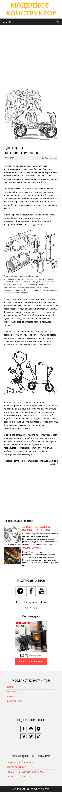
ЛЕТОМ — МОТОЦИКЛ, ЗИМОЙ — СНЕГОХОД (36, 528)
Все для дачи (51, 158)
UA (35, 608)
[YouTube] (41, 591)
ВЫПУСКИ (12, 696)
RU (26, 608)
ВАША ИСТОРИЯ (15, 701)
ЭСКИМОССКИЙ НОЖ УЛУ (20, 762)
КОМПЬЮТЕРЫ (31, 548)
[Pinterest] (31, 729)
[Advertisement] (31, 56)
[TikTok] (38, 736)
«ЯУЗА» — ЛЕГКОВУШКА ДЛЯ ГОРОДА (25, 772)
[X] (31, 736)
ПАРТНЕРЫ (12, 692)
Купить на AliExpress (31, 661)
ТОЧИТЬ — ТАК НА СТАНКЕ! (21, 776)
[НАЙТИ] (58, 22)
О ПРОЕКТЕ (13, 687)
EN (31, 608)
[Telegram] (20, 591)
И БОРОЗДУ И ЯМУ (16, 767)
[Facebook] (31, 591)
